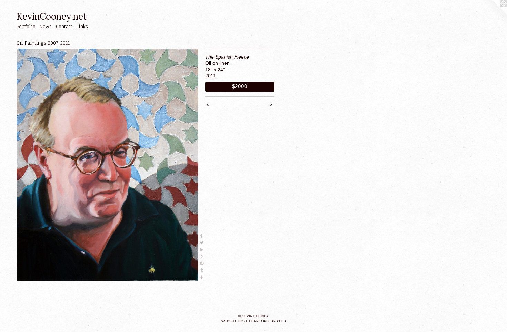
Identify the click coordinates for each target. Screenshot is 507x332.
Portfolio (26, 26)
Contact (64, 26)
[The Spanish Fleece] (107, 165)
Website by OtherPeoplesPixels (253, 321)
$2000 (239, 86)
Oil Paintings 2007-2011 (43, 43)
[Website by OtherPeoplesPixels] (493, 14)
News (46, 26)
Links (82, 26)
